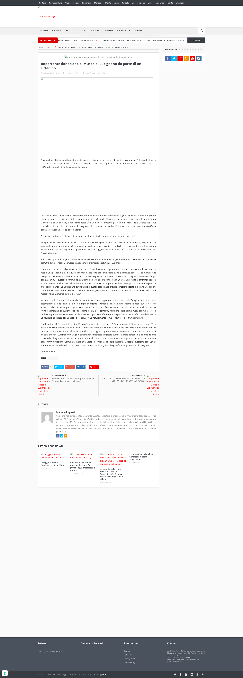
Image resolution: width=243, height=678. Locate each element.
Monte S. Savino (112, 3)
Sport (69, 30)
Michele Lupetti (65, 412)
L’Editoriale (123, 30)
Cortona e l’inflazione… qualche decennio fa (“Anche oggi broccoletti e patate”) (82, 466)
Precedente (60, 375)
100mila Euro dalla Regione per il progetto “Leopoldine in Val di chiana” (73, 380)
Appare (102, 674)
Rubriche (95, 30)
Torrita (170, 3)
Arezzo (68, 3)
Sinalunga (160, 3)
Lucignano (86, 3)
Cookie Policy (129, 662)
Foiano (76, 3)
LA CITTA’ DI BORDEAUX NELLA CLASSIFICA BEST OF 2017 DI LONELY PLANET (123, 379)
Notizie (44, 30)
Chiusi (150, 3)
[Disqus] (98, 527)
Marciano (98, 3)
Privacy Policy (129, 658)
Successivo (136, 375)
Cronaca (57, 30)
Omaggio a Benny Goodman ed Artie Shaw (52, 464)
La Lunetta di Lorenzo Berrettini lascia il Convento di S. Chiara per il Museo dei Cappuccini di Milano (128, 40)
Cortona (42, 3)
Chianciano (181, 3)
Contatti (127, 651)
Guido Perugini (55, 73)
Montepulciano (138, 3)
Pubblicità (128, 654)
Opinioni (108, 30)
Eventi (138, 30)
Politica (81, 30)
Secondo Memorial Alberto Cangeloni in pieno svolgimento (142, 457)
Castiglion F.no (55, 3)
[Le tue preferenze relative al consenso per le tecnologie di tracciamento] (5, 673)
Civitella (125, 3)
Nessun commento (97, 73)
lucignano (52, 358)
